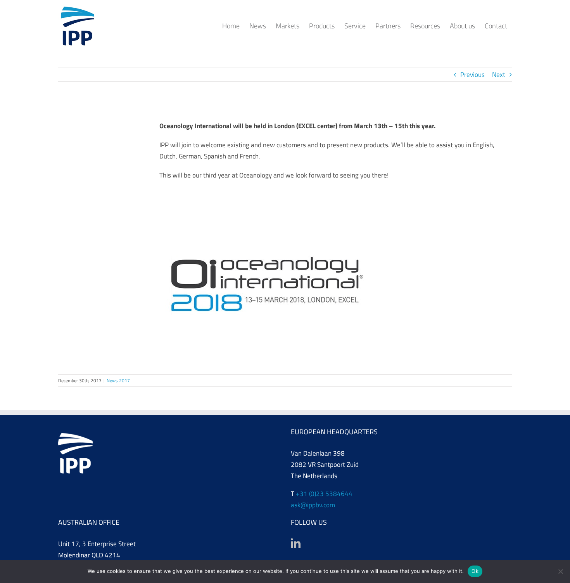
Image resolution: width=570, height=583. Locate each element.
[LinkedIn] (296, 543)
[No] (560, 571)
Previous (472, 75)
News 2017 (118, 380)
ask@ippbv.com (313, 505)
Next (498, 75)
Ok (475, 571)
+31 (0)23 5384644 (324, 494)
